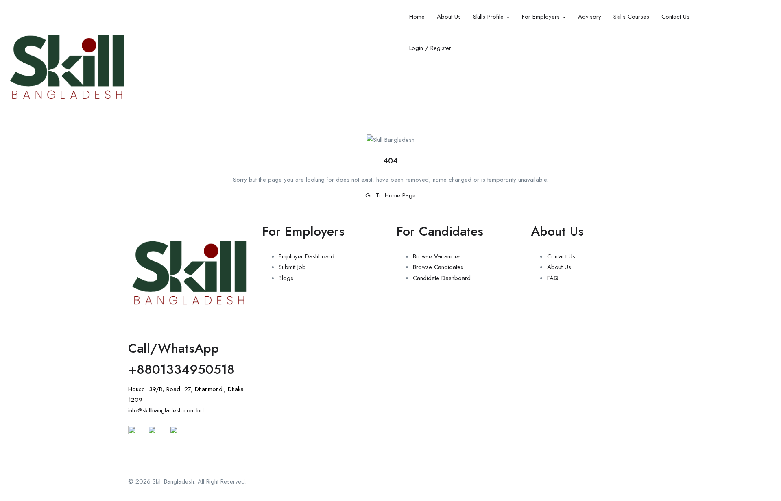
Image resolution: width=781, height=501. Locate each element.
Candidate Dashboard (442, 277)
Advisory (589, 16)
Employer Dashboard (306, 256)
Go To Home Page (390, 195)
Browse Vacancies (437, 256)
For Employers (542, 16)
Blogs (286, 277)
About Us (449, 16)
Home (417, 16)
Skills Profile (489, 16)
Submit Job (292, 266)
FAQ (552, 277)
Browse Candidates (438, 266)
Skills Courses (631, 16)
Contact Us (675, 16)
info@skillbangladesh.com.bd (166, 410)
